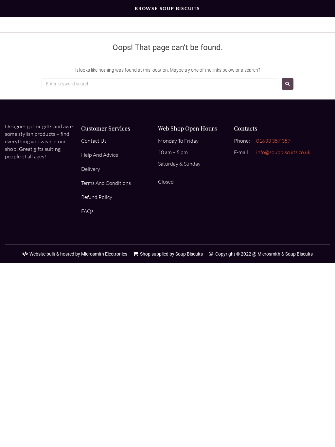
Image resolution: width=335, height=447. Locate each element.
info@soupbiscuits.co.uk (283, 152)
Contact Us (94, 140)
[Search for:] (160, 83)
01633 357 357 (273, 140)
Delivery (90, 169)
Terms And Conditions (106, 183)
